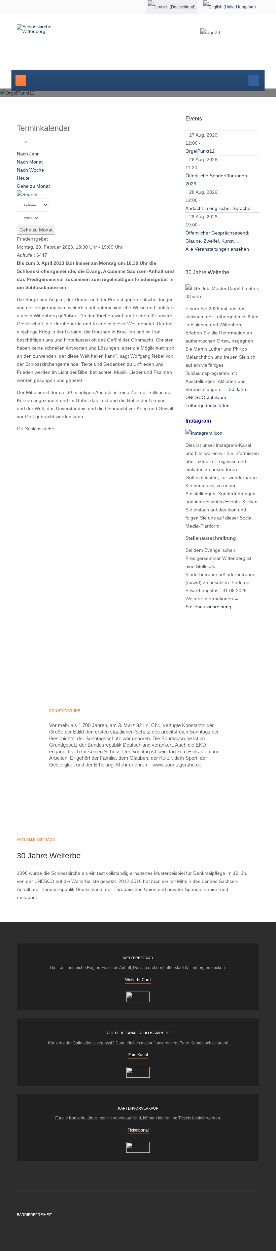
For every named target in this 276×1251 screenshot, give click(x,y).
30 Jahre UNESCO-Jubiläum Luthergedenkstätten (216, 397)
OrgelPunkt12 (200, 151)
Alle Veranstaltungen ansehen (217, 249)
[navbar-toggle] (20, 80)
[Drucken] (32, 141)
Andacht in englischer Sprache (217, 208)
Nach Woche (30, 170)
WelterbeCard (138, 979)
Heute (23, 178)
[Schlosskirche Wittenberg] (43, 29)
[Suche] (27, 194)
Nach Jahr (28, 153)
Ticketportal (138, 1130)
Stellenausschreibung (208, 606)
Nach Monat (30, 162)
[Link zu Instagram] (203, 432)
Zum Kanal (138, 1054)
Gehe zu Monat (33, 186)
